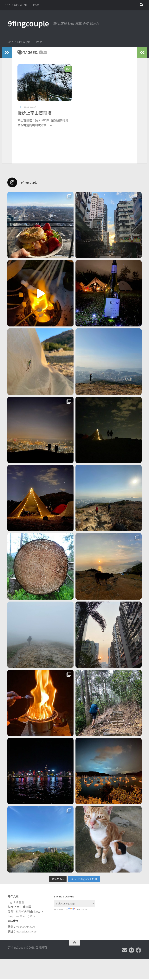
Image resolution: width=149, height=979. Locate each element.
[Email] (124, 950)
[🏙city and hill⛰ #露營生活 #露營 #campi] (108, 498)
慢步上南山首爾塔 (34, 113)
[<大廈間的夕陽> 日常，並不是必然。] (108, 635)
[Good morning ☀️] (40, 225)
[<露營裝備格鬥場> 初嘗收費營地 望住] (108, 293)
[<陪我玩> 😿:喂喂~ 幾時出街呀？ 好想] (108, 839)
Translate (81, 909)
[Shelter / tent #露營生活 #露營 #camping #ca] (40, 498)
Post (36, 5)
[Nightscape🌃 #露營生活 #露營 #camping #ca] (40, 430)
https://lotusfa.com (26, 931)
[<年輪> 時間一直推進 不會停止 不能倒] (40, 566)
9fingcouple (28, 23)
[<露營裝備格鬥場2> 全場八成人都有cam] (40, 293)
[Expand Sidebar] (7, 52)
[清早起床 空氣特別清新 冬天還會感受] (108, 225)
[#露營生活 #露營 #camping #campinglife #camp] (108, 430)
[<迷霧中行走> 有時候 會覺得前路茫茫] (40, 635)
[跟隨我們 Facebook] (138, 950)
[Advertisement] (120, 913)
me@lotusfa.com (25, 927)
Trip (20, 106)
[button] (44, 82)
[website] (131, 950)
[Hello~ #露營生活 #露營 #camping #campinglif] (40, 361)
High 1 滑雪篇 (16, 902)
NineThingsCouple (16, 5)
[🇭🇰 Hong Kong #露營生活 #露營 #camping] (108, 361)
